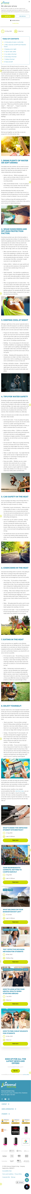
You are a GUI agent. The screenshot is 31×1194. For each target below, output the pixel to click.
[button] (15, 20)
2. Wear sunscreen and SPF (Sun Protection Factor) (15, 45)
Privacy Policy (18, 1174)
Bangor (5, 889)
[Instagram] (9, 1099)
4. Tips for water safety (10, 51)
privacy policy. (26, 1074)
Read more (15, 840)
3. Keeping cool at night (10, 49)
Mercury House (7, 848)
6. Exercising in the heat (10, 56)
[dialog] (15, 13)
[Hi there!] (27, 1187)
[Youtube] (5, 1099)
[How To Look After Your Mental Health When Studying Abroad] (15, 977)
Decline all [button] (22, 16)
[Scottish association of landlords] (19, 1161)
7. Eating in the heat (9, 59)
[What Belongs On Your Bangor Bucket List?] (15, 897)
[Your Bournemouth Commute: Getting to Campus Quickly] (15, 855)
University (25, 969)
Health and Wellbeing (8, 969)
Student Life (6, 929)
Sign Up (15, 1070)
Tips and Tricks (14, 929)
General (5, 808)
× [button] (29, 1)
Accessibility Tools (7, 1171)
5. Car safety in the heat (10, 54)
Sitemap (13, 1177)
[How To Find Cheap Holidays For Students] (15, 1018)
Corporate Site (6, 1177)
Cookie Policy (15, 23)
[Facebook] (2, 1099)
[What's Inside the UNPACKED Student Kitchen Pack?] (15, 815)
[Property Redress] (26, 1161)
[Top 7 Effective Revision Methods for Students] (15, 937)
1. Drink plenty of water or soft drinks (14, 42)
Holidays (5, 1011)
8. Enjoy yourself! (8, 61)
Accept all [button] (8, 16)
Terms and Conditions (7, 1174)
